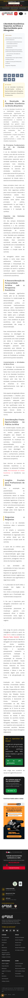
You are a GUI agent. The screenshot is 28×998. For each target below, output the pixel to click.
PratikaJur (4, 942)
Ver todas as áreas (19, 950)
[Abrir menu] (25, 14)
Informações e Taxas (20, 971)
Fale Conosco (14, 9)
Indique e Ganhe (5, 981)
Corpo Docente (5, 966)
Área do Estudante (5, 8)
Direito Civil (18, 945)
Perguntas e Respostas (10, 65)
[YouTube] (6, 930)
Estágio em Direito (6, 957)
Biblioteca (4, 968)
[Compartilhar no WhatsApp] (5, 75)
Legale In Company (6, 971)
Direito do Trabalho (19, 937)
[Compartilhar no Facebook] (5, 79)
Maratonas (4, 947)
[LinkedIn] (17, 930)
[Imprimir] (13, 79)
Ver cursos (10, 790)
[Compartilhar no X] (13, 75)
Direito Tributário (19, 940)
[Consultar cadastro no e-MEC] (20, 884)
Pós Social (4, 940)
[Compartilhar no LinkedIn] (21, 75)
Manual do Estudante (20, 968)
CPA (3, 973)
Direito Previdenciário (20, 947)
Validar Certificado (14, 8)
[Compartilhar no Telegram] (9, 75)
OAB (3, 945)
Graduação (4, 950)
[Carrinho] (15, 13)
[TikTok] (10, 930)
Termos (9, 994)
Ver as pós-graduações (14, 762)
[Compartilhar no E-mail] (9, 79)
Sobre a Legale (5, 963)
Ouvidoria (4, 976)
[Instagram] (3, 930)
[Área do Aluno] (21, 13)
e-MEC (13, 994)
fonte (8, 635)
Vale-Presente (5, 978)
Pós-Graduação (5, 937)
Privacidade (18, 973)
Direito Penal (18, 942)
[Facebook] (14, 930)
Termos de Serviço (19, 976)
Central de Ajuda (22, 8)
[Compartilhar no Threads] (17, 75)
